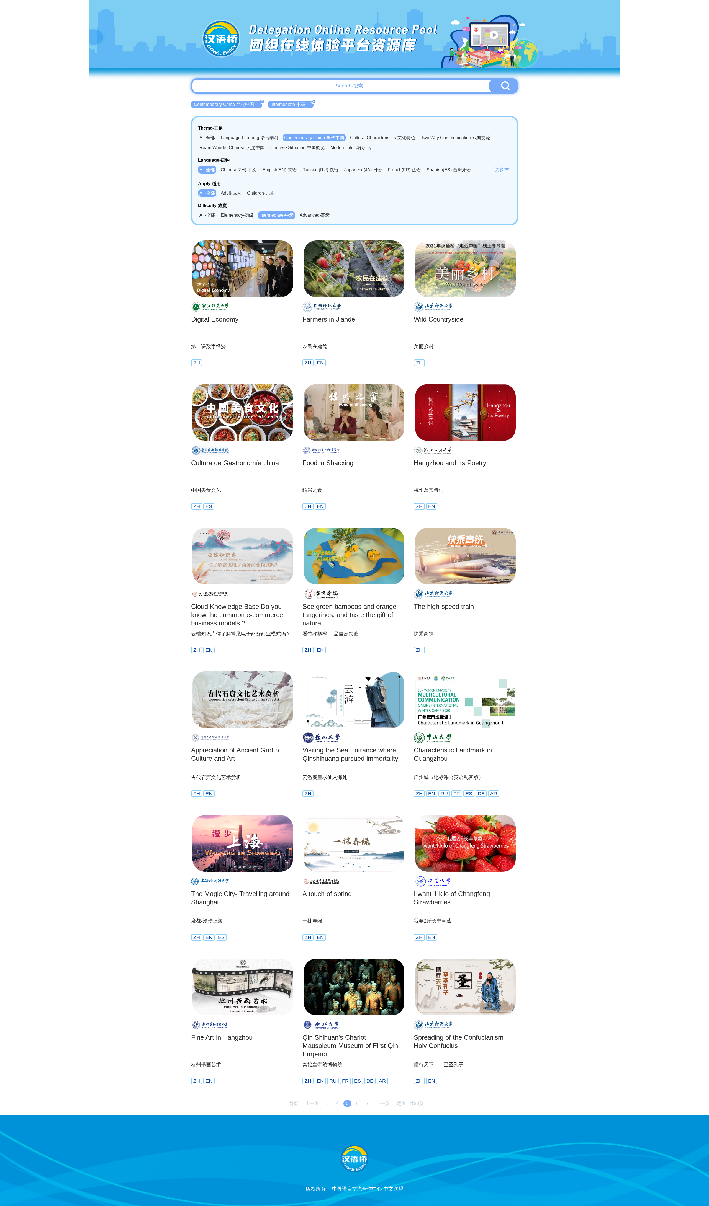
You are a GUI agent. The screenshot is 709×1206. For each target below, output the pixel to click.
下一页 (382, 1103)
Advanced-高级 (315, 215)
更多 (499, 169)
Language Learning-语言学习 (249, 137)
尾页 (401, 1103)
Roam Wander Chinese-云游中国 (231, 147)
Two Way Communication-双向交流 (455, 137)
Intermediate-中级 (292, 104)
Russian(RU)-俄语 (320, 169)
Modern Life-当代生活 (351, 147)
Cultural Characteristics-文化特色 (382, 137)
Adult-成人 (231, 193)
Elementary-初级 (237, 215)
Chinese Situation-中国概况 (297, 147)
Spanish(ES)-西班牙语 (449, 169)
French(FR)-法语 (404, 169)
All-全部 (207, 137)
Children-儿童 (260, 193)
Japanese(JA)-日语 (363, 169)
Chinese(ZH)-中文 (238, 169)
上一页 (312, 1103)
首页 (293, 1103)
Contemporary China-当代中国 (228, 104)
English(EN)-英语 (279, 169)
